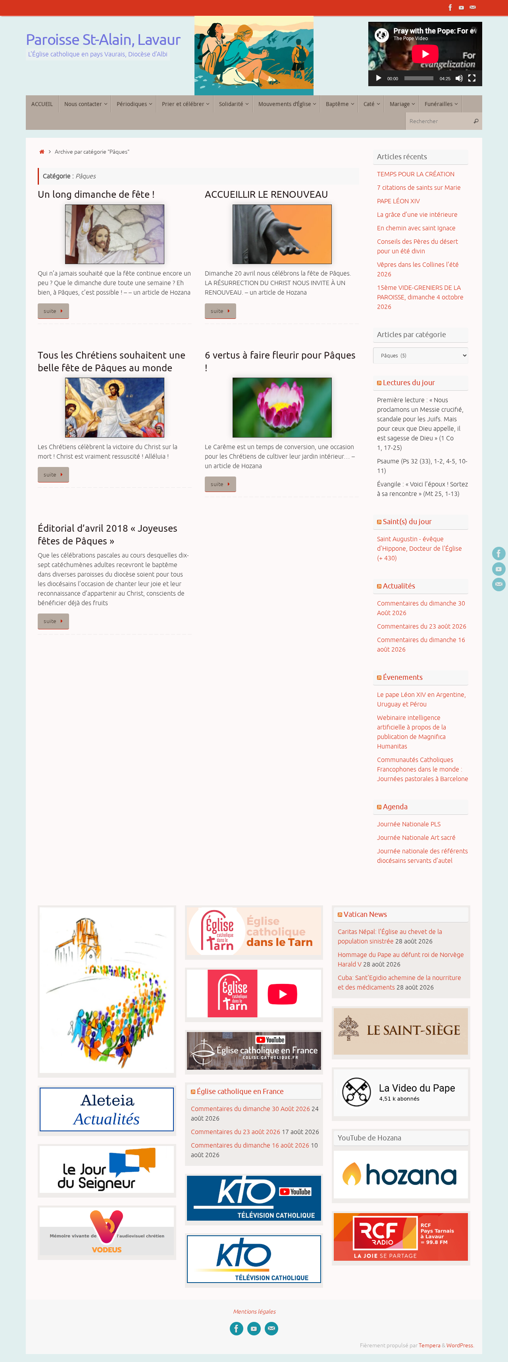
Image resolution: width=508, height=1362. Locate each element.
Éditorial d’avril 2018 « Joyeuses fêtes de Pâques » (107, 535)
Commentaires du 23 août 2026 (421, 627)
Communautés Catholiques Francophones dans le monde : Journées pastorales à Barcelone (422, 769)
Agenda (395, 807)
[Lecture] (379, 78)
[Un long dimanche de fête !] (115, 234)
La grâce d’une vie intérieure (417, 215)
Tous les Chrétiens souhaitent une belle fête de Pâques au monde (111, 361)
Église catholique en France (240, 1091)
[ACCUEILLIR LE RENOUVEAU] (282, 234)
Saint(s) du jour (407, 521)
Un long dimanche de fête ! (96, 195)
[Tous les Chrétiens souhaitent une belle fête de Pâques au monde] (115, 408)
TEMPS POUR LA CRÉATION (415, 174)
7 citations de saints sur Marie (419, 188)
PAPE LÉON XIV (398, 201)
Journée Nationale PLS (409, 824)
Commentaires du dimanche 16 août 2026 (250, 1146)
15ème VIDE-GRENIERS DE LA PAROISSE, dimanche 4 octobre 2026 (420, 297)
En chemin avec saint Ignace (416, 228)
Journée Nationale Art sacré (416, 838)
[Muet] (459, 78)
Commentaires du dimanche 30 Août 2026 (250, 1109)
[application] (425, 54)
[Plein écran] (472, 78)
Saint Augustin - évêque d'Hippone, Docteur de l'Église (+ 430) (419, 548)
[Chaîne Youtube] (461, 7)
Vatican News (365, 914)
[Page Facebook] (450, 7)
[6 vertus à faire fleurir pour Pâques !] (282, 408)
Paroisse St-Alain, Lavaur (103, 40)
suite (50, 310)
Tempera (430, 1345)
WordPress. (460, 1345)
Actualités (399, 586)
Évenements (403, 677)
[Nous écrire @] (472, 7)
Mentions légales (254, 1311)
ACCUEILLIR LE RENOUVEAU (266, 195)
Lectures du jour (409, 382)
